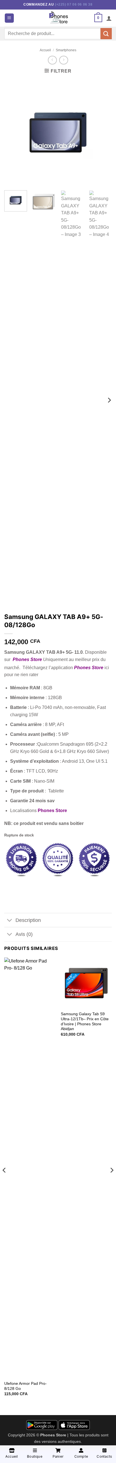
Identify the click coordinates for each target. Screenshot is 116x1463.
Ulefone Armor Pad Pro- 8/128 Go (25, 1386)
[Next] (102, 132)
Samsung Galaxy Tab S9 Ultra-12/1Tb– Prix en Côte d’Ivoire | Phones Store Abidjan (85, 1021)
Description (28, 920)
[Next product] (52, 60)
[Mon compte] (109, 18)
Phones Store (27, 659)
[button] (9, 18)
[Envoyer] (106, 33)
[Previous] (13, 132)
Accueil (45, 50)
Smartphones (66, 50)
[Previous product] (63, 60)
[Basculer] (9, 921)
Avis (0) (24, 934)
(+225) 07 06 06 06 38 (74, 4)
